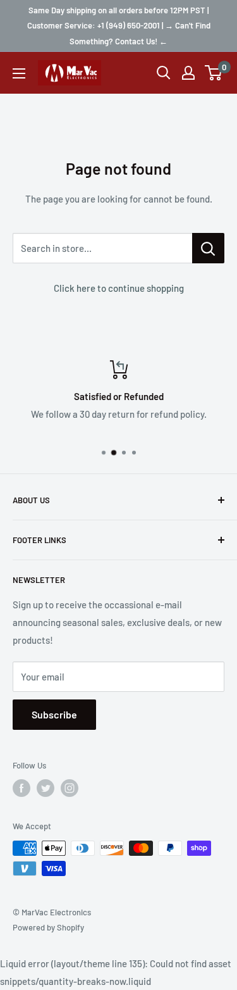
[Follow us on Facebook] (21, 788)
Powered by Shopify (48, 927)
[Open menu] (19, 73)
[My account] (188, 73)
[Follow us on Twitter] (45, 788)
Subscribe (54, 714)
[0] (214, 72)
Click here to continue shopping (119, 288)
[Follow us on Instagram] (69, 788)
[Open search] (164, 73)
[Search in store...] (208, 248)
